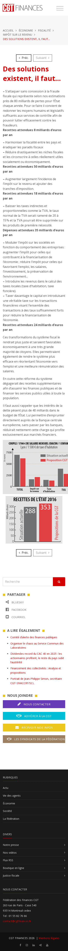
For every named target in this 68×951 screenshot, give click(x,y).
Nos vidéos (10, 852)
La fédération (11, 818)
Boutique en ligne (13, 868)
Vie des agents (12, 795)
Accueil (8, 30)
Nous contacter (37, 704)
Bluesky (17, 602)
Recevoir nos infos (37, 727)
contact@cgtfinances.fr (17, 921)
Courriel (18, 617)
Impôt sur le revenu (17, 34)
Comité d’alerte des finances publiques (33, 637)
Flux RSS (8, 860)
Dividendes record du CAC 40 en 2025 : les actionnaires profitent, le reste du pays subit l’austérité (37, 658)
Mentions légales (49, 938)
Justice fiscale (11, 875)
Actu (5, 788)
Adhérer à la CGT (37, 716)
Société (7, 811)
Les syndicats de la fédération (39, 739)
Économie (26, 30)
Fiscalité (44, 30)
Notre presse (11, 845)
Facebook (18, 610)
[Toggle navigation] (60, 8)
